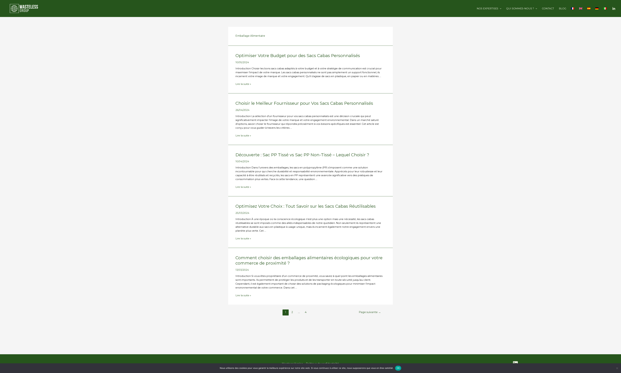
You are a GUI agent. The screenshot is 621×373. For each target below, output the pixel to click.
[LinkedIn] (613, 8)
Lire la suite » (243, 83)
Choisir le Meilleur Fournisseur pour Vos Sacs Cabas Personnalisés (304, 103)
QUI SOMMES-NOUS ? (520, 8)
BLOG (562, 8)
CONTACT (548, 8)
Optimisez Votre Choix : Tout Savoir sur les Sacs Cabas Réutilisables (305, 206)
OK (398, 368)
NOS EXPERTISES (487, 8)
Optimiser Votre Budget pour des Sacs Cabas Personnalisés (297, 55)
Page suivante (370, 312)
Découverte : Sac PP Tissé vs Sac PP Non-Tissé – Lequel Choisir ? (302, 154)
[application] (499, 8)
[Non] (617, 368)
